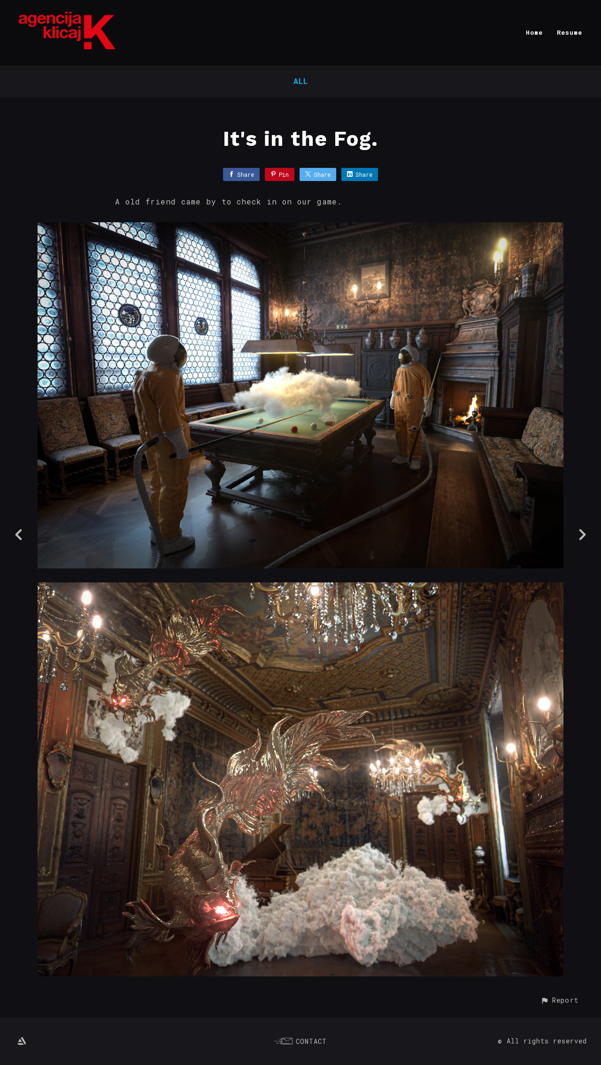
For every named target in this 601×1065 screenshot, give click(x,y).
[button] (559, 1000)
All (300, 81)
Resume (569, 32)
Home (534, 32)
